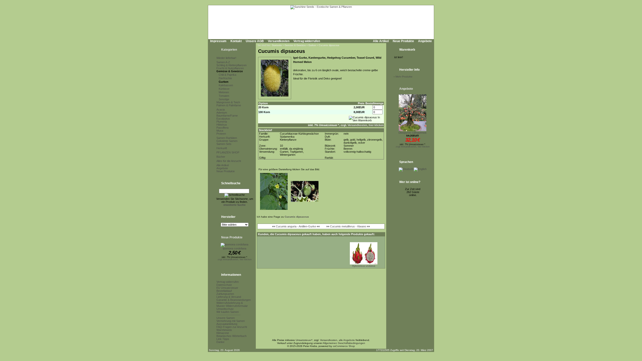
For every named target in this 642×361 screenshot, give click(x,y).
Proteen (221, 133)
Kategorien (229, 49)
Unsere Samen (225, 317)
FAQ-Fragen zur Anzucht (231, 326)
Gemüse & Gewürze (229, 71)
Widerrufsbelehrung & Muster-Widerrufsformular (232, 304)
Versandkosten (278, 41)
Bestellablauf (224, 290)
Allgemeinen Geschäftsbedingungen (344, 343)
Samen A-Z (223, 62)
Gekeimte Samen (226, 140)
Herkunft (221, 148)
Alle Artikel (381, 41)
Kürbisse (224, 88)
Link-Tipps (222, 338)
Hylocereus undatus (363, 265)
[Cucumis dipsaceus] (275, 96)
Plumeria (221, 121)
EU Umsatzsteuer (227, 287)
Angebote (425, 41)
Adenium (221, 112)
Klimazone (222, 332)
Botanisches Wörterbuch (231, 335)
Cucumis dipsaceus (329, 45)
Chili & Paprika (227, 74)
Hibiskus (221, 124)
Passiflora (222, 127)
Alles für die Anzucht (228, 160)
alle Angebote (347, 340)
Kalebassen (226, 85)
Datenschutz (224, 284)
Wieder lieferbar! (226, 57)
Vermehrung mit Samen (230, 320)
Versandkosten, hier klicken (366, 125)
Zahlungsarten (225, 293)
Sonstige (224, 99)
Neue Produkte (403, 41)
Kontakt (236, 41)
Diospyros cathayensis (412, 132)
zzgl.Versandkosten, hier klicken (235, 259)
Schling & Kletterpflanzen (231, 65)
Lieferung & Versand (228, 296)
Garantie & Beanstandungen (233, 299)
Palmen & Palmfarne (228, 105)
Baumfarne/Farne (227, 115)
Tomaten (224, 95)
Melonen (224, 92)
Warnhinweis (224, 329)
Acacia (220, 109)
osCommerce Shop (344, 346)
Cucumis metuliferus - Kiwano (348, 226)
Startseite (277, 45)
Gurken (223, 81)
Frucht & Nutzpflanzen (230, 68)
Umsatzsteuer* (304, 340)
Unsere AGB (255, 41)
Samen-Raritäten (226, 137)
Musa (219, 130)
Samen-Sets (223, 143)
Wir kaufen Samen (227, 311)
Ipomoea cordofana (234, 248)
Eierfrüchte (225, 78)
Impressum (218, 41)
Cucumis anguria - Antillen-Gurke (296, 226)
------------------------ (228, 314)
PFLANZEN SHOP (227, 152)
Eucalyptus (223, 118)
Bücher (220, 156)
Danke (220, 341)
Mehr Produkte (404, 76)
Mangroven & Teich (228, 102)
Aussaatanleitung (226, 323)
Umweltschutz (225, 308)
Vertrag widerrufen (306, 41)
